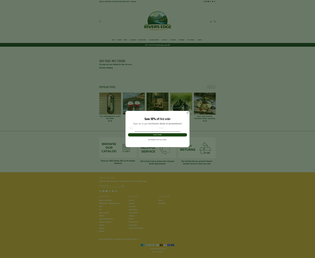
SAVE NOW (157, 135)
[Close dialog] (188, 113)
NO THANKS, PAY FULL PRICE (157, 139)
